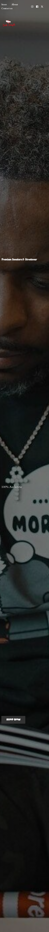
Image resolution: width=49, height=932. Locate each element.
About (15, 4)
